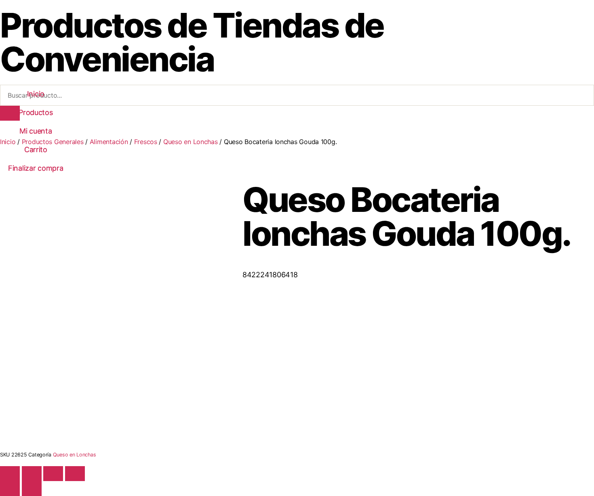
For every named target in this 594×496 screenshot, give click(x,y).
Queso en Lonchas (190, 142)
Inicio (35, 94)
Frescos (145, 142)
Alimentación (109, 142)
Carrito (35, 149)
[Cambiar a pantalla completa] (32, 473)
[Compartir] (53, 473)
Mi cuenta (35, 131)
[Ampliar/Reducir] (10, 473)
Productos (36, 112)
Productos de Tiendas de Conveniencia (192, 42)
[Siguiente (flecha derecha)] (32, 488)
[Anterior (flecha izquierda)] (10, 488)
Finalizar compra (35, 168)
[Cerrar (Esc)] (75, 473)
